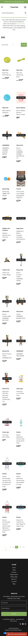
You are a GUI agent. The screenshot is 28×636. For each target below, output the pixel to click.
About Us (14, 579)
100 (20, 547)
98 (13, 547)
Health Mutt (15, 628)
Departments (14, 574)
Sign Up (14, 614)
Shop (14, 570)
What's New (14, 577)
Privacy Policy (13, 621)
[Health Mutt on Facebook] (23, 624)
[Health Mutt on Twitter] (20, 624)
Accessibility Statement (9, 619)
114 (6, 550)
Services (14, 572)
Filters (24, 44)
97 (10, 547)
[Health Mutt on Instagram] (25, 624)
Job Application (20, 619)
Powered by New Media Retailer (13, 630)
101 (24, 547)
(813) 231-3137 (20, 24)
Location (14, 581)
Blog (14, 584)
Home (14, 567)
